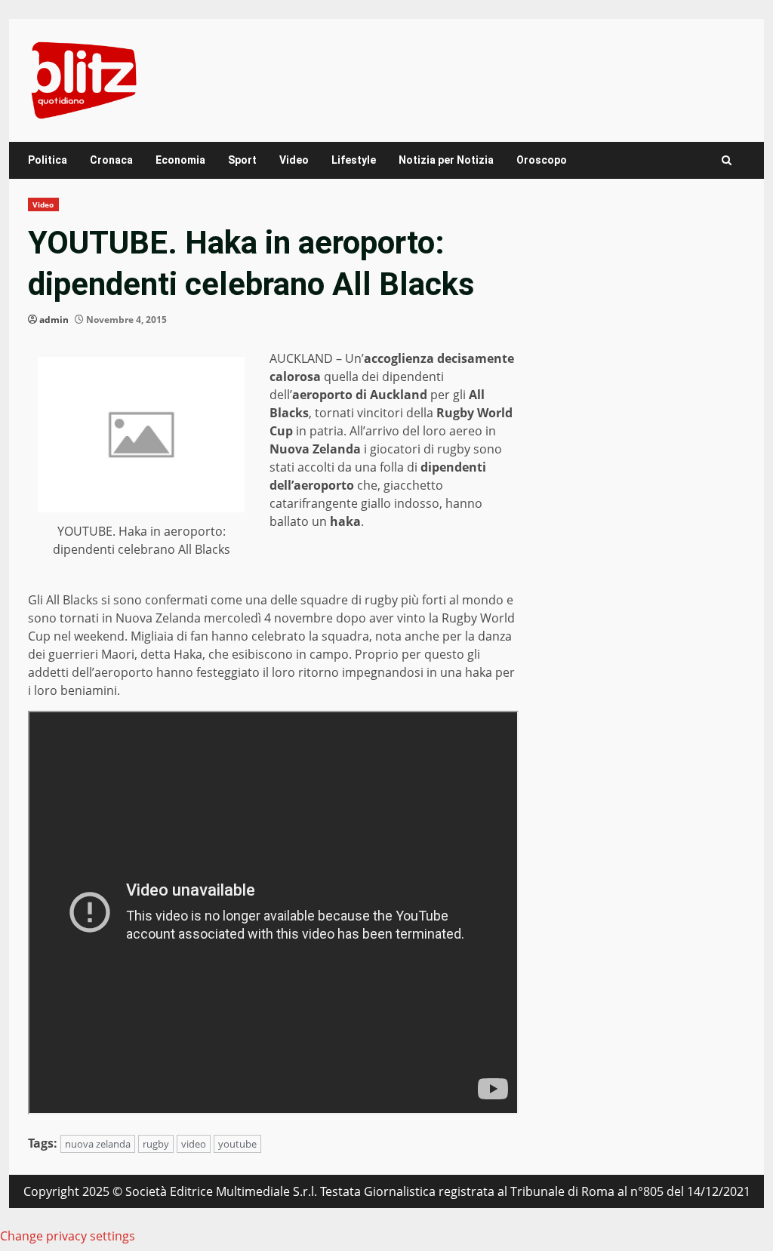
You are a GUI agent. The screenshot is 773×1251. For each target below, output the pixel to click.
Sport (242, 160)
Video (294, 160)
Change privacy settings (67, 1236)
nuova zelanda (98, 1144)
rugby (156, 1144)
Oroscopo (541, 160)
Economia (180, 160)
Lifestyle (353, 160)
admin (54, 319)
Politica (47, 160)
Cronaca (111, 160)
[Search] (726, 160)
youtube (237, 1144)
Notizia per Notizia (446, 160)
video (193, 1144)
